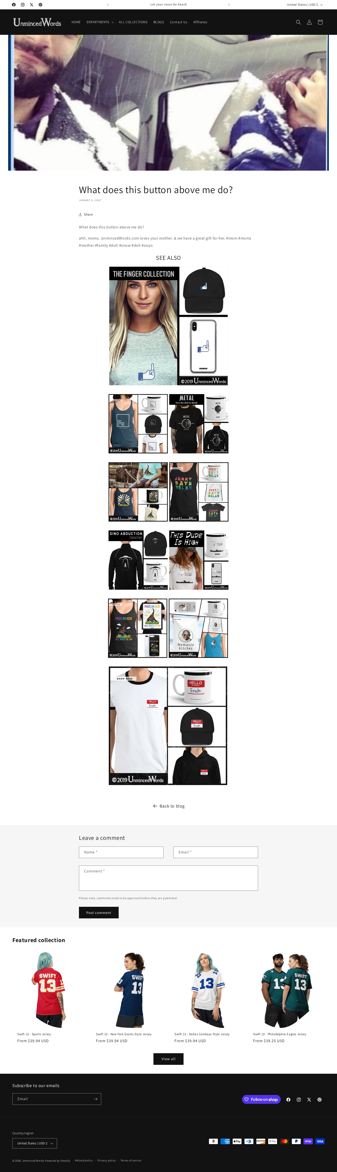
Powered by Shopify (57, 1160)
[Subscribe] (95, 1099)
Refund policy (84, 1160)
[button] (100, 22)
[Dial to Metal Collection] (199, 454)
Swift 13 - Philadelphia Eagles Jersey (279, 1034)
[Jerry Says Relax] (199, 522)
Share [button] (88, 214)
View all (169, 1058)
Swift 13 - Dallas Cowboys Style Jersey (202, 1034)
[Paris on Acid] (138, 658)
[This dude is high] (199, 590)
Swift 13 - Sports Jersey (34, 1034)
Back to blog (172, 806)
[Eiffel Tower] (138, 522)
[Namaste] (198, 658)
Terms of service (131, 1160)
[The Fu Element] (138, 454)
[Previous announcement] (107, 4)
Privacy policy (106, 1160)
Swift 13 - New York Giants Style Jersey (123, 1034)
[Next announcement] (229, 4)
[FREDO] (168, 785)
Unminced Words (33, 1160)
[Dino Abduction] (138, 590)
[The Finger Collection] (168, 386)
